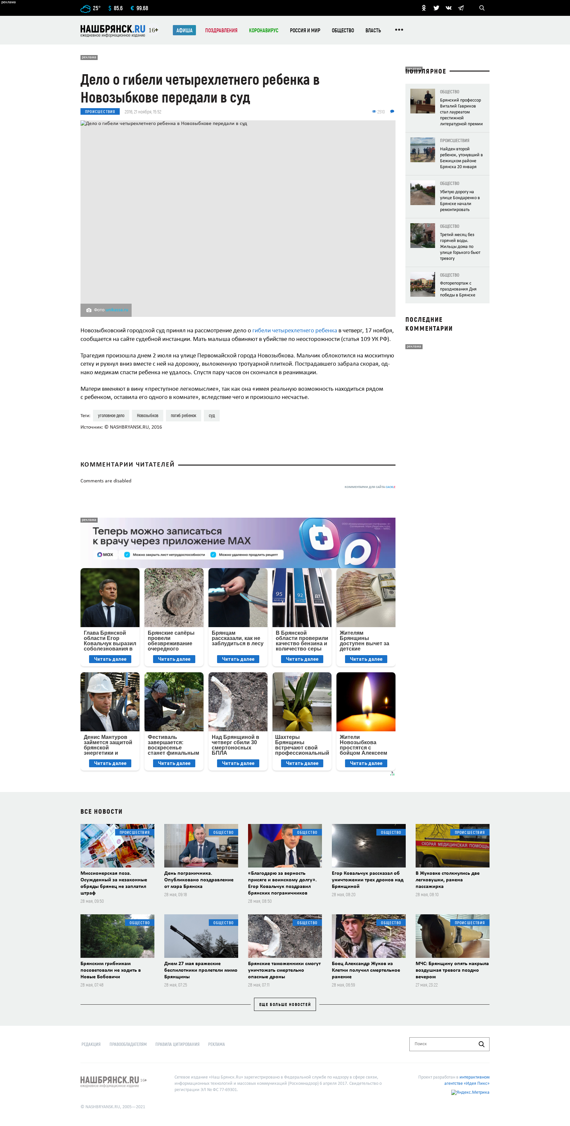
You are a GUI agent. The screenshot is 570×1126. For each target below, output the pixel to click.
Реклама (216, 1044)
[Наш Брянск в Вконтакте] (449, 8)
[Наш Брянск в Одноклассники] (424, 8)
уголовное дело (111, 415)
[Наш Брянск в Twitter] (436, 8)
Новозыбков (147, 415)
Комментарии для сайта (370, 487)
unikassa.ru (117, 310)
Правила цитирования (177, 1044)
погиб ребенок (183, 415)
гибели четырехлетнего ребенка (294, 331)
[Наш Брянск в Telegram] (461, 8)
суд (212, 415)
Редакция (91, 1044)
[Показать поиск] (482, 8)
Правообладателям (128, 1044)
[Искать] (482, 1044)
